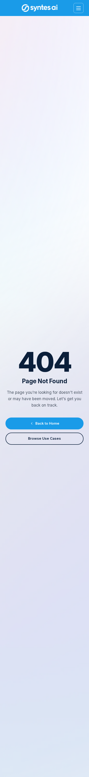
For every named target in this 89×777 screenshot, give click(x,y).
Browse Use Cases (44, 438)
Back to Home (47, 423)
